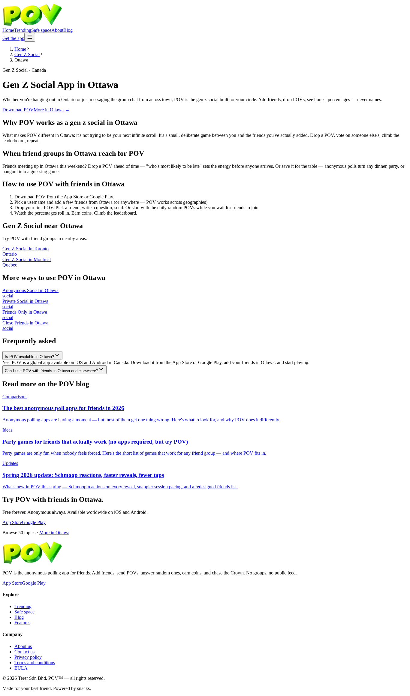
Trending (22, 30)
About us (23, 646)
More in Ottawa (54, 532)
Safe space (41, 30)
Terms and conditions (34, 662)
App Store (12, 522)
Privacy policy (28, 657)
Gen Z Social (27, 54)
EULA (21, 667)
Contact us (24, 651)
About (57, 30)
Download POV (18, 109)
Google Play (34, 522)
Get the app (13, 38)
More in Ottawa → (52, 109)
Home (8, 30)
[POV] (32, 24)
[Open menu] (29, 37)
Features (22, 622)
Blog (68, 30)
